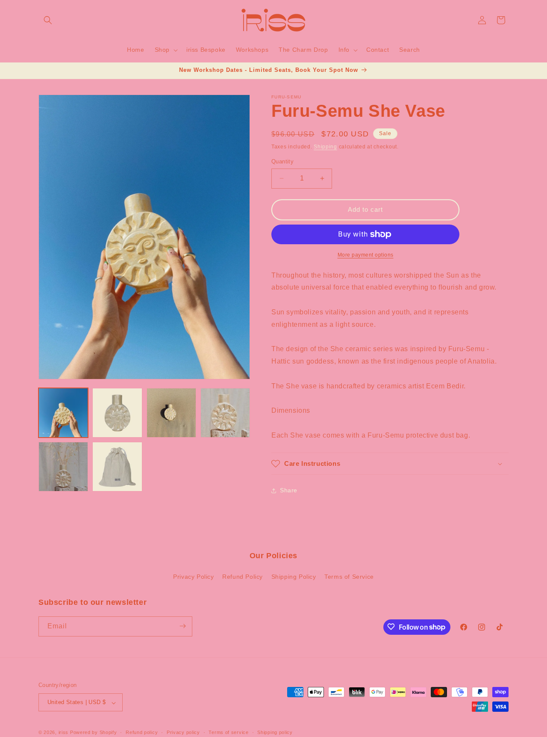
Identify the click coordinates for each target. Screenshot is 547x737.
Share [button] (288, 490)
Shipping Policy (293, 577)
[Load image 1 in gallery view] (63, 413)
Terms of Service (349, 577)
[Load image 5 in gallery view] (63, 466)
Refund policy (142, 732)
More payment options (366, 255)
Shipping (325, 147)
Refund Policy (242, 577)
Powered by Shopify (93, 732)
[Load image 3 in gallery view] (171, 413)
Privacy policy (183, 732)
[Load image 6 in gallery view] (117, 466)
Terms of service (228, 732)
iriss (64, 732)
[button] (47, 20)
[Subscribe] (182, 626)
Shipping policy (275, 732)
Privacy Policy (193, 577)
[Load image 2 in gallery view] (117, 413)
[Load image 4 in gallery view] (225, 413)
